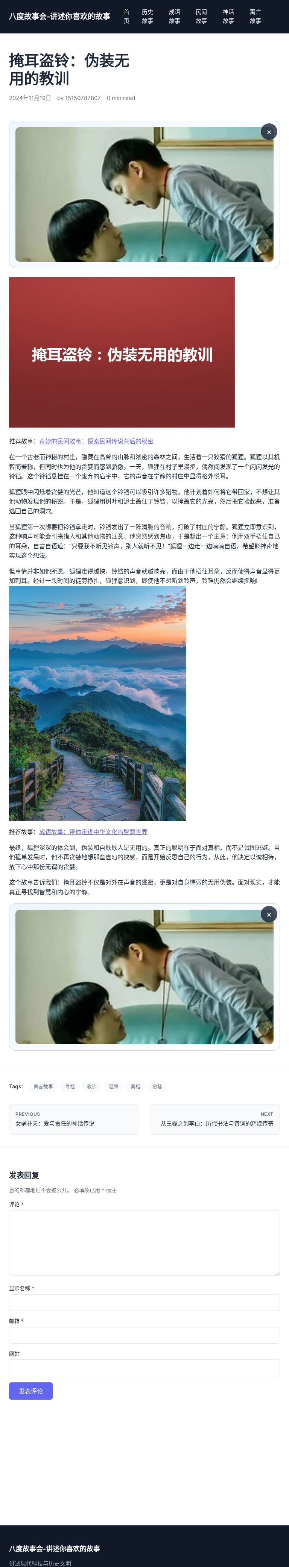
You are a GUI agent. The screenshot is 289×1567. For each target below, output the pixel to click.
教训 (92, 1086)
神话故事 (228, 16)
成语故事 (174, 16)
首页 (126, 16)
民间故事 (201, 16)
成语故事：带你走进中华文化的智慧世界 (93, 832)
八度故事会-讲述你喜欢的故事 (59, 16)
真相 (135, 1086)
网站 (14, 1353)
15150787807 (83, 98)
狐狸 (114, 1086)
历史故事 (147, 16)
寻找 (70, 1086)
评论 (16, 1204)
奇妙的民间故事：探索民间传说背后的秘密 (96, 441)
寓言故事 (255, 16)
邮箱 (16, 1321)
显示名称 (21, 1288)
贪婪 (157, 1086)
